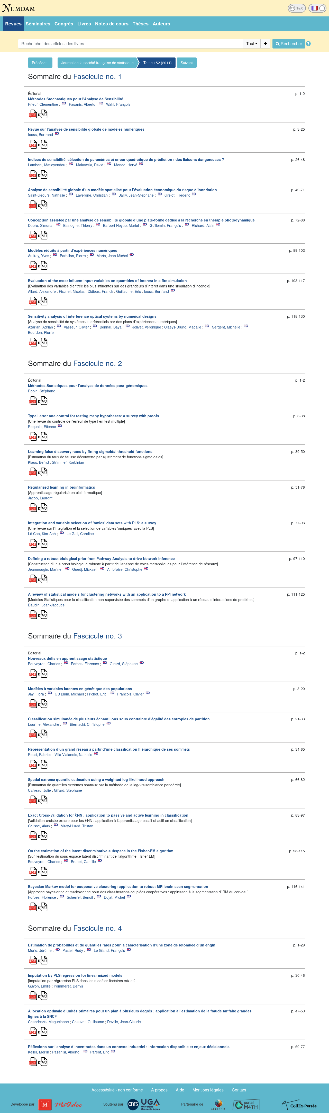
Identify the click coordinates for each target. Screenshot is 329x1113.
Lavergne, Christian (92, 195)
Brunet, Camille (83, 861)
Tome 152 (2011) (157, 62)
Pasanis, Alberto (82, 104)
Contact (239, 1090)
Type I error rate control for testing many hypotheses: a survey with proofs (93, 415)
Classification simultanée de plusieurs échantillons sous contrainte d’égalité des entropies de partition (119, 718)
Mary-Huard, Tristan (77, 825)
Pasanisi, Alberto (65, 1051)
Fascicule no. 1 (97, 76)
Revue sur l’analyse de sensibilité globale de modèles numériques (86, 129)
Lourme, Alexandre (43, 724)
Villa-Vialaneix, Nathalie (73, 754)
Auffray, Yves (38, 255)
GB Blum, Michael (69, 693)
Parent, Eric (99, 1051)
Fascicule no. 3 (97, 635)
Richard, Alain (203, 225)
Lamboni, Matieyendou (46, 164)
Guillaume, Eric (128, 291)
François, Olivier (130, 693)
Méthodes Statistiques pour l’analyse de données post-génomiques (88, 385)
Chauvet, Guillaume (88, 1021)
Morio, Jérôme (40, 950)
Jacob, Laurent (40, 497)
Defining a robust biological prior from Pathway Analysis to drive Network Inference (101, 558)
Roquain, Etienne (42, 426)
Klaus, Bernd (38, 462)
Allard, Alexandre (42, 291)
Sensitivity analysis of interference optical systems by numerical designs (92, 316)
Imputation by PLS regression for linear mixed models (75, 975)
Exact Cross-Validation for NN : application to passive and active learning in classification (108, 815)
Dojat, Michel (114, 897)
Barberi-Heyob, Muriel (121, 225)
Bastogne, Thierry (77, 225)
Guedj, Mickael (84, 569)
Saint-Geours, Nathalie (46, 195)
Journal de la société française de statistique (97, 62)
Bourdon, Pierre (41, 332)
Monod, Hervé (125, 164)
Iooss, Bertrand (40, 134)
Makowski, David (89, 164)
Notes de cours (112, 23)
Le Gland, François (109, 950)
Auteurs (161, 23)
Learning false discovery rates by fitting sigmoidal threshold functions (90, 451)
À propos (159, 1090)
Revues (13, 23)
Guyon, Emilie (39, 986)
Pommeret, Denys (68, 986)
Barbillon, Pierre (73, 255)
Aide (180, 1090)
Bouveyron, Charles (44, 663)
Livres (84, 23)
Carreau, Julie (39, 790)
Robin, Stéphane (41, 390)
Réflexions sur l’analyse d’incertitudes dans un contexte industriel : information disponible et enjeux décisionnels (129, 1046)
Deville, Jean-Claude (124, 1021)
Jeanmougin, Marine (44, 569)
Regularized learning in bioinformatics (61, 487)
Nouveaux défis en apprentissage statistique (67, 658)
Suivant (187, 62)
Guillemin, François (165, 225)
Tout (250, 43)
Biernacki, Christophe (87, 724)
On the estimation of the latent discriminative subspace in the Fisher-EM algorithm (100, 850)
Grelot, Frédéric (177, 195)
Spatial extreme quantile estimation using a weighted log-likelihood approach (96, 779)
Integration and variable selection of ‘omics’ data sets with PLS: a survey (92, 522)
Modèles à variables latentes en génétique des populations (80, 688)
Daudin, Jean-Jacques (46, 604)
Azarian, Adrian (40, 327)
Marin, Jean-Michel (112, 255)
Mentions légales (208, 1090)
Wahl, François (118, 104)
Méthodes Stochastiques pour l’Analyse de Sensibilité (75, 98)
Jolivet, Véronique (146, 327)
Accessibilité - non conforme (117, 1090)
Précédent (40, 62)
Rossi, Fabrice (39, 754)
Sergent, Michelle (226, 327)
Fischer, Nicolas (72, 291)
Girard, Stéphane (124, 663)
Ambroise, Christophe (124, 569)
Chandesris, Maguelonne (48, 1021)
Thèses (141, 23)
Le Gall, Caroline (80, 533)
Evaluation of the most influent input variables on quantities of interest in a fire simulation (107, 280)
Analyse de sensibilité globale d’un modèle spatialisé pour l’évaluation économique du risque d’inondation (122, 189)
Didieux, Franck (100, 291)
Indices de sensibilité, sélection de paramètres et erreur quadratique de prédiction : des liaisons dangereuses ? (126, 159)
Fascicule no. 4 (97, 928)
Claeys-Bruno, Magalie (182, 327)
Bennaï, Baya (111, 327)
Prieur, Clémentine (43, 104)
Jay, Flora (36, 693)
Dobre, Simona (40, 225)
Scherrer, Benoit (80, 897)
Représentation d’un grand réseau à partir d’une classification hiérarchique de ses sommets (109, 749)
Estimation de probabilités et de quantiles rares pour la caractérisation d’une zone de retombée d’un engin (121, 944)
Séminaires (38, 23)
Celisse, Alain (39, 825)
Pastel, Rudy (72, 950)
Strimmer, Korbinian (68, 462)
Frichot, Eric (96, 693)
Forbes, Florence (85, 663)
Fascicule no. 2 (97, 363)
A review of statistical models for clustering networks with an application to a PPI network (107, 594)
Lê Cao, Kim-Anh (42, 533)
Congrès (63, 23)
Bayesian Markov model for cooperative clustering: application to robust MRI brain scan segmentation (118, 886)
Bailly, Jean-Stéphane (136, 195)
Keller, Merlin (38, 1051)
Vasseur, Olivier (76, 327)
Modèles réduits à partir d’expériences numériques (72, 250)
